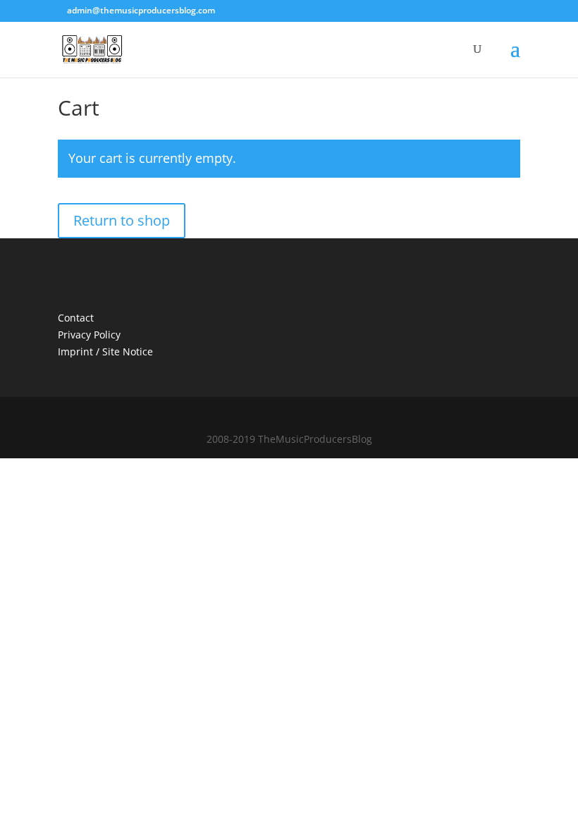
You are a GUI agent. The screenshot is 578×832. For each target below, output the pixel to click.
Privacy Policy (89, 334)
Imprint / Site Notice (105, 351)
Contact (76, 317)
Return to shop (121, 220)
